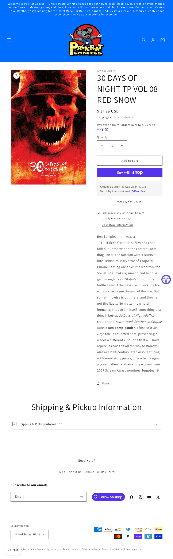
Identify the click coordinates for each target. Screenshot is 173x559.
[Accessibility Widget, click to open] (166, 279)
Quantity (102, 137)
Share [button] (105, 383)
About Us (75, 472)
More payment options (130, 201)
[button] (9, 40)
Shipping (102, 117)
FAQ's (61, 472)
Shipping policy (132, 549)
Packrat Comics (27, 549)
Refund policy (70, 549)
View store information (117, 225)
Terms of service (110, 549)
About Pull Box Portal (100, 472)
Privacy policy (89, 549)
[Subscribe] (81, 497)
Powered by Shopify (48, 549)
